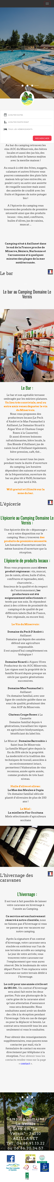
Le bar (6, 273)
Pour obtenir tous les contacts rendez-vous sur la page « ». (25, 1060)
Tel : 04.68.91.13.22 (25, 1143)
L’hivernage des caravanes (16, 878)
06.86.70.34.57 (28, 1148)
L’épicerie (10, 504)
